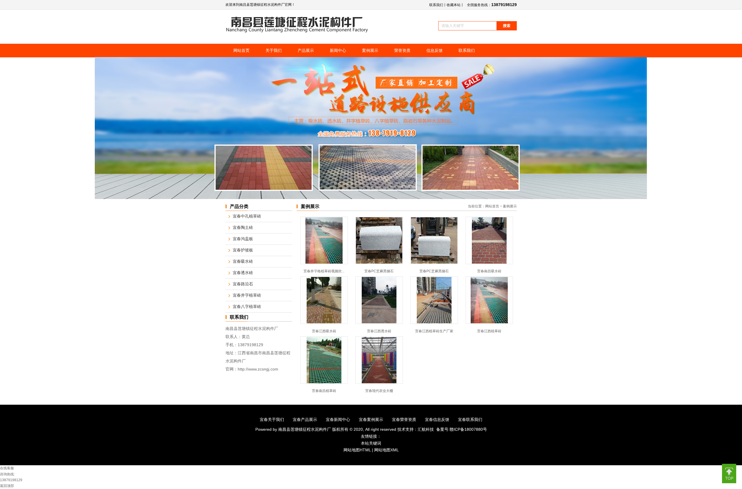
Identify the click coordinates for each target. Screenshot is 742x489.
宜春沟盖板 (243, 239)
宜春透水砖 (243, 273)
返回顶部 (7, 486)
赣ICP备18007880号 (468, 429)
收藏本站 (454, 5)
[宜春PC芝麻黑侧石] (379, 263)
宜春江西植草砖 (489, 331)
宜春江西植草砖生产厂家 (434, 331)
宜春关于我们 (272, 419)
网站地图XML (386, 450)
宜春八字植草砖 (247, 306)
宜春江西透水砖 (379, 331)
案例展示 (510, 206)
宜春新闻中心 (338, 419)
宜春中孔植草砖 (247, 216)
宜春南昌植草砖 (324, 391)
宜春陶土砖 (243, 227)
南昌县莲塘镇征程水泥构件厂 (305, 429)
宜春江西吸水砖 (324, 331)
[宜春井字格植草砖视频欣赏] (324, 263)
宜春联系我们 (470, 419)
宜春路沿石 (243, 284)
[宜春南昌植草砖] (324, 383)
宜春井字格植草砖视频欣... (323, 271)
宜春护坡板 (243, 250)
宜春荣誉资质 (404, 419)
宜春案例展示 (371, 419)
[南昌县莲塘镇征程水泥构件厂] (297, 31)
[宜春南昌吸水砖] (489, 263)
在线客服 (7, 468)
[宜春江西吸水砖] (324, 323)
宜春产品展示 (305, 419)
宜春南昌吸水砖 (489, 271)
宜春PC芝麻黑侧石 (379, 271)
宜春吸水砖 (243, 261)
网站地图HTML (357, 450)
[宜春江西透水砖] (379, 323)
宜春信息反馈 (437, 419)
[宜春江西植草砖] (489, 323)
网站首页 (492, 206)
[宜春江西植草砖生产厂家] (434, 323)
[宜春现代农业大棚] (379, 383)
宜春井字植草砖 (247, 295)
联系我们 (436, 5)
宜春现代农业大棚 (379, 391)
